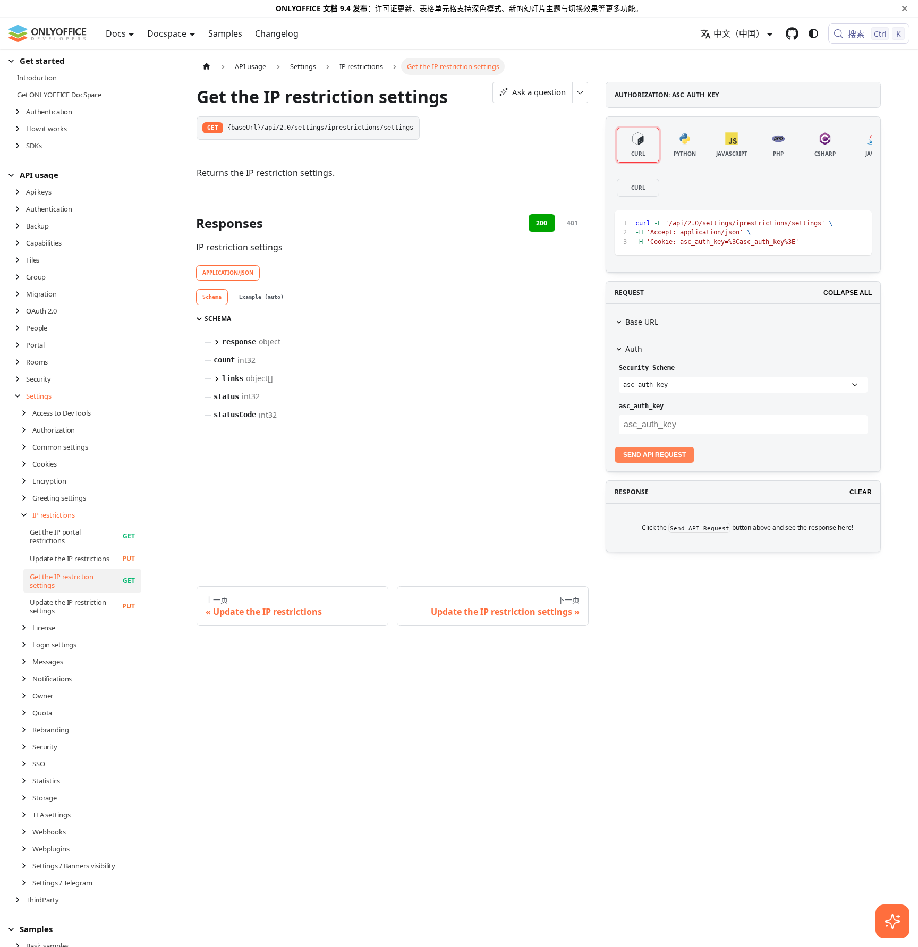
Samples (225, 33)
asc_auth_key (641, 406)
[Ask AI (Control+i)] (893, 921)
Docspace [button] (166, 33)
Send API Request (654, 455)
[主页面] (207, 66)
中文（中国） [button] (738, 33)
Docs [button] (116, 33)
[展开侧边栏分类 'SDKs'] (20, 145)
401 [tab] (572, 222)
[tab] (212, 297)
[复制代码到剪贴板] (839, 223)
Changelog (277, 33)
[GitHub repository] (792, 33)
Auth (633, 349)
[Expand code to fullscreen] (859, 223)
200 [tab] (541, 222)
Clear (860, 492)
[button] (74, 61)
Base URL (641, 322)
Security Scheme (647, 367)
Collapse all (847, 293)
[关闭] (904, 8)
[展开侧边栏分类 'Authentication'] (20, 111)
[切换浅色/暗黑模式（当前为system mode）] (813, 33)
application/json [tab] (227, 272)
